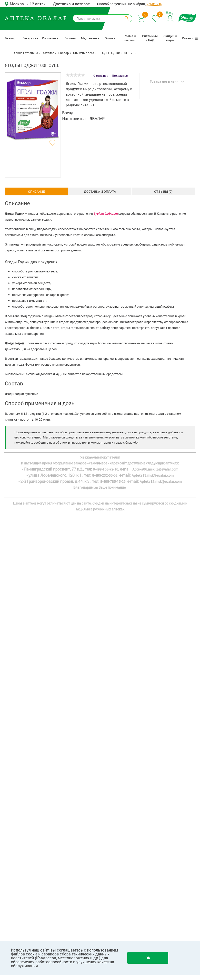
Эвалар (10, 38)
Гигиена (70, 38)
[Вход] (170, 18)
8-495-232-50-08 (105, 475)
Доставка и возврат (71, 3)
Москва (17, 3)
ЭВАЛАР (97, 118)
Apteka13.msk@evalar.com (153, 475)
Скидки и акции (170, 38)
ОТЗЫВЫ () (163, 191)
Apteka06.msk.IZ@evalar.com (155, 469)
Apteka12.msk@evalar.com (161, 481)
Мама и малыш (130, 38)
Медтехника (90, 38)
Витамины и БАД (150, 38)
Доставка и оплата (100, 191)
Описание (36, 191)
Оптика (110, 38)
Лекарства (30, 38)
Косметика (50, 38)
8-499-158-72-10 (105, 469)
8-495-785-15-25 (113, 481)
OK (148, 957)
